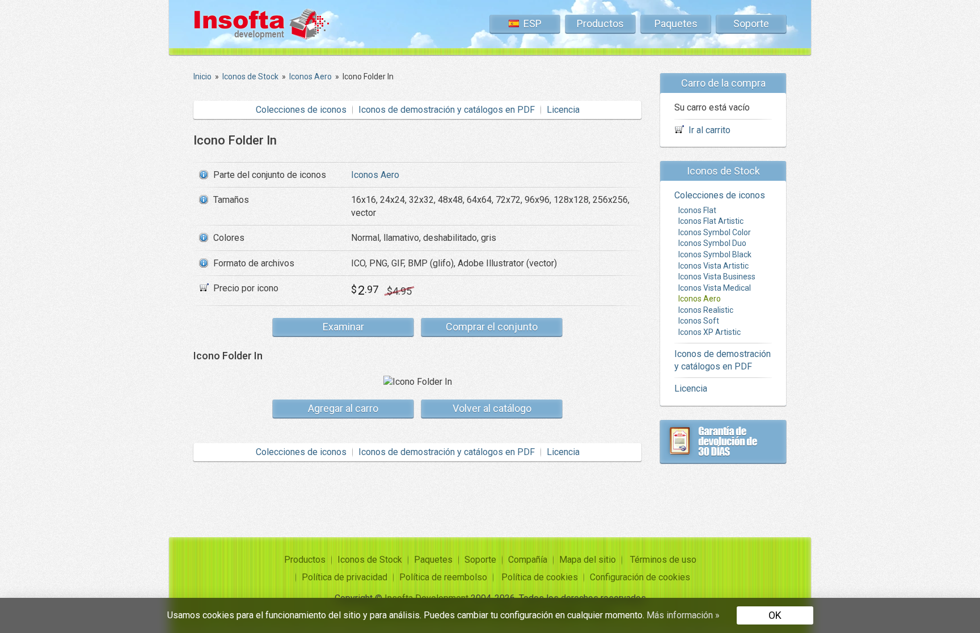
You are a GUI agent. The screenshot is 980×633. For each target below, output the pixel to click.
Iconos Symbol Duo (712, 243)
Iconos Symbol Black (714, 254)
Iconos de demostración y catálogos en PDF (446, 109)
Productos (600, 23)
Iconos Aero (375, 174)
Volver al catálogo (492, 408)
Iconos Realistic (705, 310)
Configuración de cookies (640, 577)
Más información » (683, 615)
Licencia (563, 109)
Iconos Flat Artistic (711, 221)
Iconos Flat (697, 210)
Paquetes (676, 23)
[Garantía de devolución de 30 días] (723, 441)
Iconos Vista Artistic (713, 265)
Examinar (343, 327)
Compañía (527, 559)
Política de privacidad (344, 577)
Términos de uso (663, 559)
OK (775, 615)
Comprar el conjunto (492, 327)
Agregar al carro (343, 408)
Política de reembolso (443, 577)
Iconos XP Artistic (709, 332)
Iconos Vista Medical (714, 287)
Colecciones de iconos (301, 109)
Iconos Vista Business (716, 276)
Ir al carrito (709, 130)
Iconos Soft (698, 320)
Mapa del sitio (587, 559)
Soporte (751, 23)
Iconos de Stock (369, 559)
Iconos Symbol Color (714, 232)
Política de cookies (539, 577)
